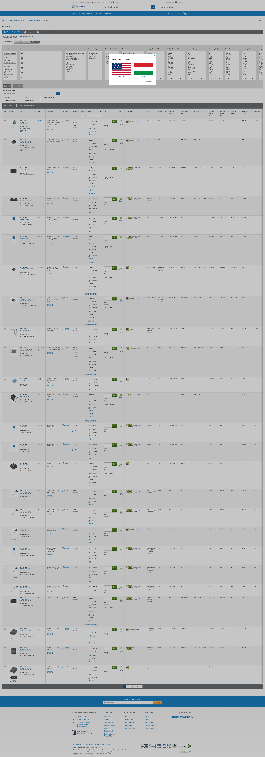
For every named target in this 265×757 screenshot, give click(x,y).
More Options (149, 81)
